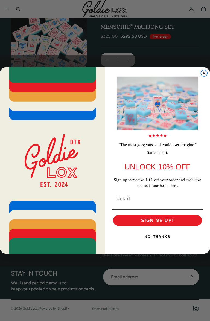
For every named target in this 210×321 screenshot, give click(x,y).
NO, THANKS (157, 236)
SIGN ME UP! (157, 220)
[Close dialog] (204, 73)
